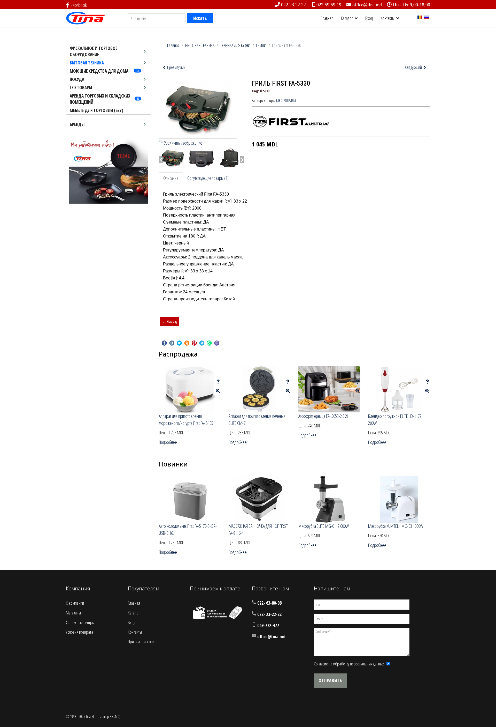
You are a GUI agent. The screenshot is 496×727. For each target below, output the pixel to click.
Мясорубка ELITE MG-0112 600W (323, 526)
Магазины (73, 613)
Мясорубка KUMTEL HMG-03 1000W (395, 526)
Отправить (330, 681)
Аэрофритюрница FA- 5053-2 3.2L (323, 416)
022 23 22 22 (293, 4)
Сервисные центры (80, 622)
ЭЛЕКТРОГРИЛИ (286, 100)
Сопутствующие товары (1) (208, 178)
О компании (75, 603)
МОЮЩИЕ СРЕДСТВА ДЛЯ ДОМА (99, 71)
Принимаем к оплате (143, 641)
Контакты (387, 18)
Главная (327, 18)
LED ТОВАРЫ (81, 88)
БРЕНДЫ (77, 124)
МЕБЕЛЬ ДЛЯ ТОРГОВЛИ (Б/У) (96, 110)
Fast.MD (114, 716)
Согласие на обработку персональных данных (349, 664)
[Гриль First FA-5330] (173, 158)
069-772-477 (268, 625)
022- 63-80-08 (269, 603)
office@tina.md (367, 4)
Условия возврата (79, 632)
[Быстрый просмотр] (218, 391)
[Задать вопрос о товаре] (218, 382)
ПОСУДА (77, 79)
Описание (171, 178)
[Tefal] (108, 170)
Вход (369, 18)
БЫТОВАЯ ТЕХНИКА (87, 63)
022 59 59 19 (328, 4)
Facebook (79, 5)
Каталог (347, 18)
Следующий (414, 67)
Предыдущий (175, 67)
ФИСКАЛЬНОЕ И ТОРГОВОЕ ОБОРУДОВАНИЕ (93, 51)
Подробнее (168, 442)
